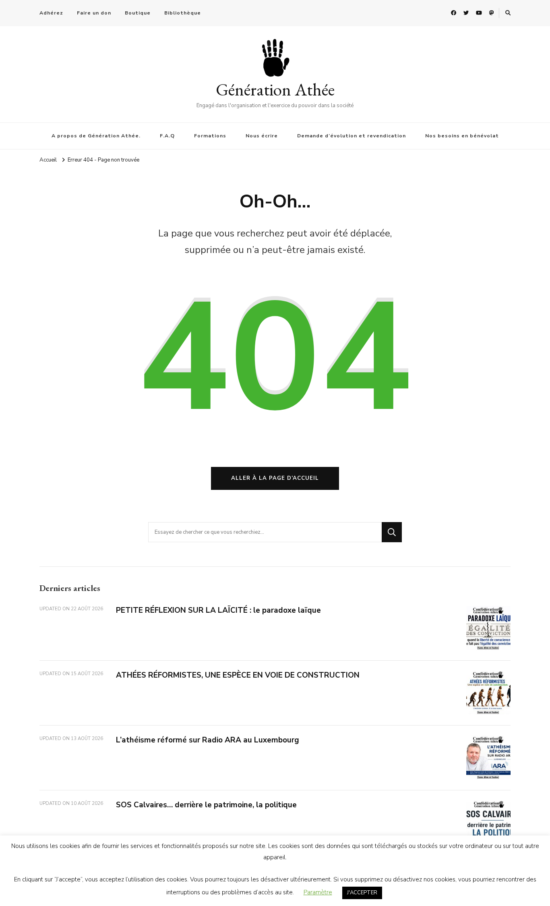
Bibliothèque (182, 13)
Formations (210, 136)
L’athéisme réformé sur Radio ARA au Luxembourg (207, 740)
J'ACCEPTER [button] (362, 892)
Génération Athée (275, 89)
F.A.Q (167, 136)
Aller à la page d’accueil (275, 478)
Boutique (138, 13)
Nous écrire (262, 136)
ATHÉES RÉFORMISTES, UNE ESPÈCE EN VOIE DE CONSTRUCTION (238, 675)
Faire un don (94, 13)
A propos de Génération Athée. (96, 136)
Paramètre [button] (318, 892)
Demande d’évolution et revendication (351, 136)
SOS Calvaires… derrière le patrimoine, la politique (206, 805)
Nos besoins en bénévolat (462, 136)
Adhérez (51, 13)
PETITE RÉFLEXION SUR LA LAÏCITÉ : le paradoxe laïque (218, 610)
